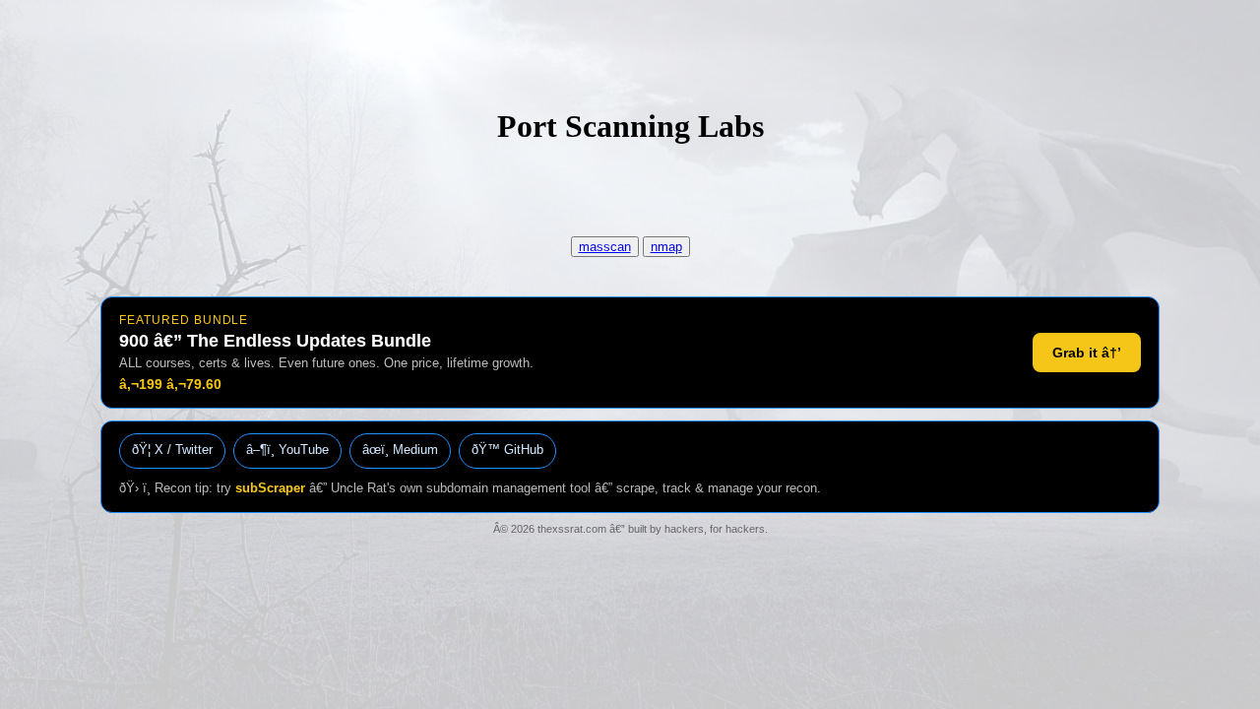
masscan (605, 246)
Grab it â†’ (1086, 352)
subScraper (270, 488)
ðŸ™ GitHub (507, 449)
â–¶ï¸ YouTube (287, 449)
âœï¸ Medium (400, 449)
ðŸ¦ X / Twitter (172, 449)
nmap (666, 246)
